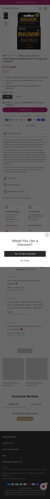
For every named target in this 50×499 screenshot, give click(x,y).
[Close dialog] (47, 235)
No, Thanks (24, 261)
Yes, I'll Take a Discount (25, 254)
